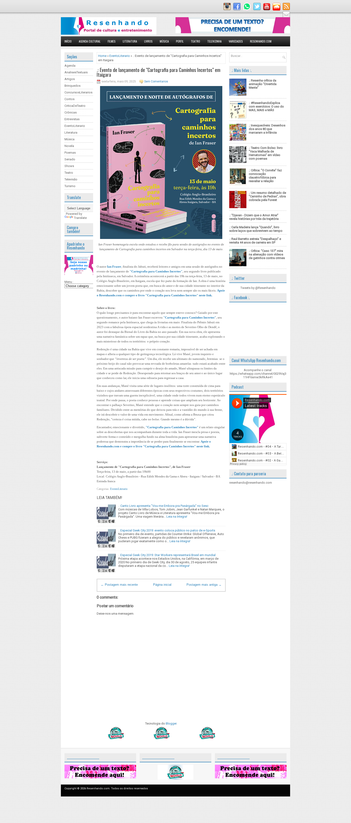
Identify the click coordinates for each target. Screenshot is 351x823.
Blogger (171, 723)
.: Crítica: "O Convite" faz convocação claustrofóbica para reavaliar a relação (265, 175)
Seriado (69, 159)
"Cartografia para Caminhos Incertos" (156, 271)
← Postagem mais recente (119, 584)
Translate (80, 218)
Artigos (69, 79)
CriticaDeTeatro (74, 106)
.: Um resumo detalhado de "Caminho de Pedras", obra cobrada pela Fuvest (267, 196)
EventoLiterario (74, 126)
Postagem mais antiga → (204, 584)
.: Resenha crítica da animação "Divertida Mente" (263, 84)
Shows (69, 166)
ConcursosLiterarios (78, 92)
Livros (148, 41)
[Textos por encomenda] (233, 32)
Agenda (69, 65)
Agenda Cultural (90, 41)
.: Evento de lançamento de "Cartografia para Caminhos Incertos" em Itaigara (158, 72)
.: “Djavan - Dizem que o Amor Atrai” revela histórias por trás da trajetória (254, 217)
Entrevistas (72, 119)
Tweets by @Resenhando (258, 288)
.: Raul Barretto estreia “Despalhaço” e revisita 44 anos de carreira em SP (255, 240)
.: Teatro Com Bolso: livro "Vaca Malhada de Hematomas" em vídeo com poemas (266, 153)
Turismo (69, 186)
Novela (69, 146)
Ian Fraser (114, 266)
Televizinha (214, 41)
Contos (69, 99)
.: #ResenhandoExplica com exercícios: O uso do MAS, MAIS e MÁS (266, 106)
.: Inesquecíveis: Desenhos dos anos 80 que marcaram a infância (267, 129)
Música (164, 41)
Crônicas (70, 112)
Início (68, 41)
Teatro (195, 41)
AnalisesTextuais (76, 72)
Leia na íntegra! (176, 516)
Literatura (130, 41)
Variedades (236, 41)
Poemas (70, 152)
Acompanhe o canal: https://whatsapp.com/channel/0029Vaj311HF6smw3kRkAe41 (258, 373)
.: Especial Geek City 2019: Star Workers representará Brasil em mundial (167, 555)
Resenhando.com (260, 41)
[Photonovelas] (161, 738)
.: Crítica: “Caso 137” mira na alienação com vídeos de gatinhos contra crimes (267, 254)
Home (102, 56)
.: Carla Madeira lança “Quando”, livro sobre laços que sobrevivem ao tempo (255, 229)
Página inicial (162, 584)
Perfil (180, 41)
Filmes (112, 41)
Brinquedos (72, 85)
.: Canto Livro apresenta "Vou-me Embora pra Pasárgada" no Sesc (163, 506)
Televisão (70, 179)
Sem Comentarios (156, 81)
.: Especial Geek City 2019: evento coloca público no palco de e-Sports (166, 530)
